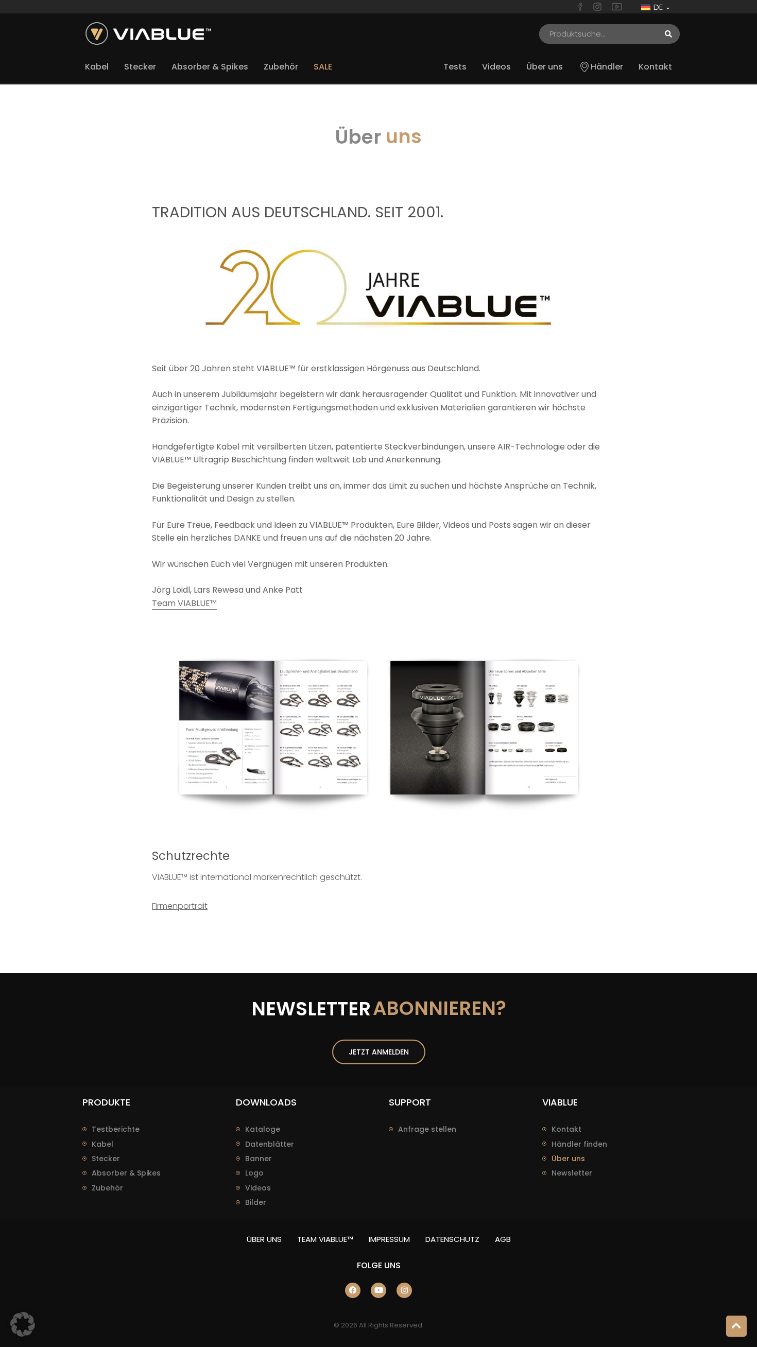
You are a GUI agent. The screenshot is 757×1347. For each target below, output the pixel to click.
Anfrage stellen (427, 1129)
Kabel (102, 1144)
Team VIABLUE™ (184, 603)
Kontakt (566, 1129)
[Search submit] (668, 34)
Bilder (255, 1202)
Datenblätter (269, 1144)
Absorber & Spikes (126, 1173)
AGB (503, 1239)
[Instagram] (404, 1290)
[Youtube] (378, 1290)
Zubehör (107, 1188)
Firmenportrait (180, 906)
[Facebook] (352, 1290)
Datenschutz (452, 1239)
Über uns (568, 1158)
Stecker (106, 1158)
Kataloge (262, 1129)
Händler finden (579, 1144)
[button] (22, 1324)
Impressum (389, 1239)
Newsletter (572, 1173)
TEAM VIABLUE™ (325, 1239)
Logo (254, 1173)
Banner (258, 1158)
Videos (258, 1188)
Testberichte (116, 1129)
